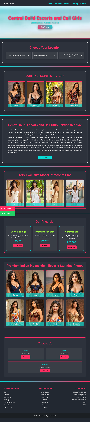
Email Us (64, 357)
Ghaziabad (45, 407)
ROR (84, 405)
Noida (45, 400)
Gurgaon (45, 402)
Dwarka (6, 395)
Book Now (18, 245)
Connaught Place (9, 402)
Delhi (5, 392)
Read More (44, 157)
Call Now (26, 357)
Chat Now (45, 370)
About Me (58, 4)
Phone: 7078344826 (79, 392)
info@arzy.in (64, 354)
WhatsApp (7, 213)
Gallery (66, 4)
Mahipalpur (7, 397)
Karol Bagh (45, 397)
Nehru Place (45, 395)
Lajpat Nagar (45, 392)
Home (50, 4)
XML (84, 402)
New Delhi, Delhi (81, 397)
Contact (83, 4)
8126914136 (26, 354)
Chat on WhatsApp (45, 367)
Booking (75, 4)
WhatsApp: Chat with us (78, 400)
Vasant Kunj (8, 407)
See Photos (45, 27)
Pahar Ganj (7, 405)
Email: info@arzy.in (80, 395)
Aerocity (6, 400)
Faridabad (45, 405)
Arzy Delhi (9, 3)
